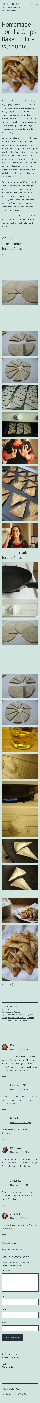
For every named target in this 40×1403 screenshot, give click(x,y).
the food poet (11, 3)
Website (5, 1323)
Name (4, 1296)
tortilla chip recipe (19, 1020)
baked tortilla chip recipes (18, 1015)
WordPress (24, 1394)
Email (4, 1309)
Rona (13, 1045)
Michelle (15, 1118)
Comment (6, 1271)
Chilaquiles (17, 1249)
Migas (14, 1243)
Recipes (17, 1012)
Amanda (15, 1213)
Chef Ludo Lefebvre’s (22, 193)
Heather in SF (18, 1085)
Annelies (7, 1009)
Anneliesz (16, 1180)
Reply (4, 1077)
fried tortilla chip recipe (17, 1017)
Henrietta (15, 1147)
